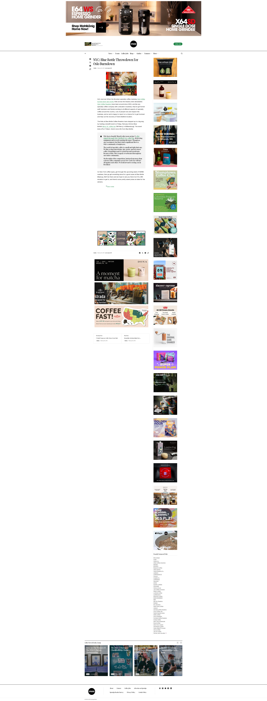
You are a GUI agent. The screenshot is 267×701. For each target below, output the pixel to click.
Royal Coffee (156, 623)
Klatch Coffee (157, 591)
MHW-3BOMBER (158, 598)
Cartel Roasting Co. (158, 571)
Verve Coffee (156, 629)
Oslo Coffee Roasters (104, 104)
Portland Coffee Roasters (160, 618)
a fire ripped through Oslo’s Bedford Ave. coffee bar (121, 137)
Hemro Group (157, 588)
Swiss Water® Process (159, 628)
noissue (155, 608)
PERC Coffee (156, 614)
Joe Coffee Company (159, 589)
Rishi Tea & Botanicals (159, 621)
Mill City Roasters (158, 601)
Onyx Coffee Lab (157, 611)
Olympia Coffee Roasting (159, 609)
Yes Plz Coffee (157, 631)
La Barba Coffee (157, 593)
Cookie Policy (142, 692)
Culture (98, 340)
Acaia (154, 559)
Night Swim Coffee (158, 606)
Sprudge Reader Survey (116, 692)
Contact (119, 688)
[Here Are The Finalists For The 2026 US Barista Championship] (146, 660)
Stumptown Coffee (158, 626)
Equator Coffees (157, 584)
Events (95, 68)
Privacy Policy (131, 692)
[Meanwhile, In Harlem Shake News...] (135, 338)
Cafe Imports (156, 569)
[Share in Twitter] (90, 62)
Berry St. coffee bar (109, 126)
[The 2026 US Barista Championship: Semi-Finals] (170, 660)
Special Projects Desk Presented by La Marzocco (96, 44)
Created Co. (156, 578)
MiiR (154, 599)
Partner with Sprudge (159, 633)
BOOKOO (155, 566)
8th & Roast (156, 557)
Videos (126, 340)
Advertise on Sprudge (140, 688)
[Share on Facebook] (90, 59)
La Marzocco (157, 594)
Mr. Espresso (156, 604)
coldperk (155, 573)
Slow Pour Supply (158, 624)
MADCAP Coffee (157, 596)
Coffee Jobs (127, 688)
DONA (155, 583)
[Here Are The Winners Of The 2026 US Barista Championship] (96, 660)
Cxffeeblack (156, 579)
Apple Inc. (156, 561)
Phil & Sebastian (157, 616)
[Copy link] (90, 69)
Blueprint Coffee (157, 568)
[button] (85, 53)
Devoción (156, 581)
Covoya (155, 576)
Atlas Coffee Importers (159, 563)
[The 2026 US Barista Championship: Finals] (121, 660)
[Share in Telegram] (90, 65)
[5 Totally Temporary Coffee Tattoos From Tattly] (107, 338)
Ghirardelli (156, 586)
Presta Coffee (157, 619)
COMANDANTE (157, 574)
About (111, 688)
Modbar (155, 603)
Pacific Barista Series (159, 613)
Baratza (155, 564)
